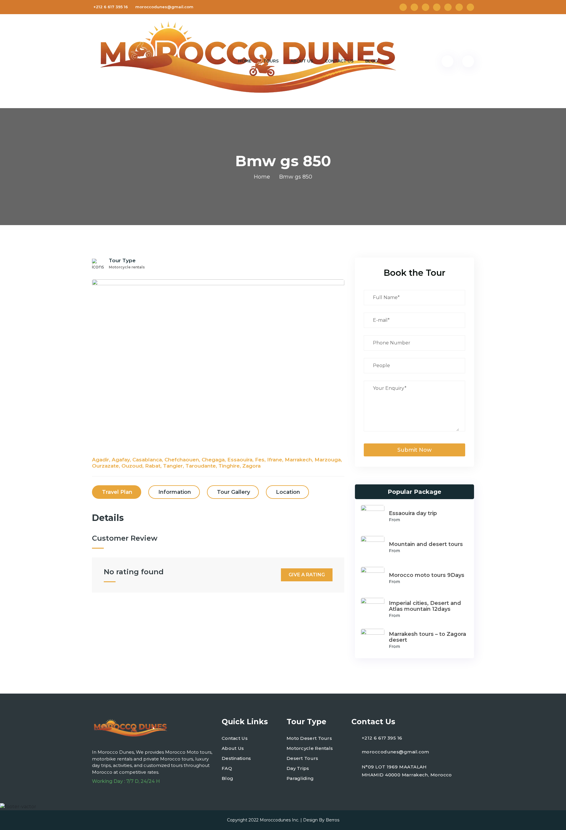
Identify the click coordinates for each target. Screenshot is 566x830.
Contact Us (339, 61)
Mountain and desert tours (426, 544)
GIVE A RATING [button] (307, 574)
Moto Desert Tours (309, 738)
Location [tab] (288, 492)
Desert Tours (302, 758)
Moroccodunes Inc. (279, 820)
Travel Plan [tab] (117, 492)
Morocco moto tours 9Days (426, 575)
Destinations (236, 758)
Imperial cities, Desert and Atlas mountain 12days (425, 606)
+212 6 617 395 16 (110, 6)
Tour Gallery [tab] (233, 492)
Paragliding (300, 778)
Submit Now (414, 450)
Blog (371, 61)
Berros (332, 820)
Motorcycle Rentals (310, 748)
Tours (271, 61)
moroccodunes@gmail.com (164, 6)
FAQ (227, 768)
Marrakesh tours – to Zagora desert (427, 637)
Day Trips (298, 768)
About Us (301, 61)
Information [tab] (174, 492)
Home (244, 61)
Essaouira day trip (413, 513)
